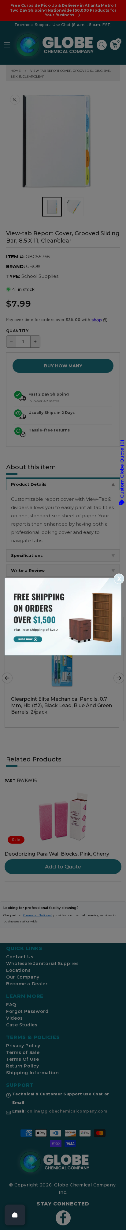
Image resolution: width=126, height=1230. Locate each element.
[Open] (15, 1215)
